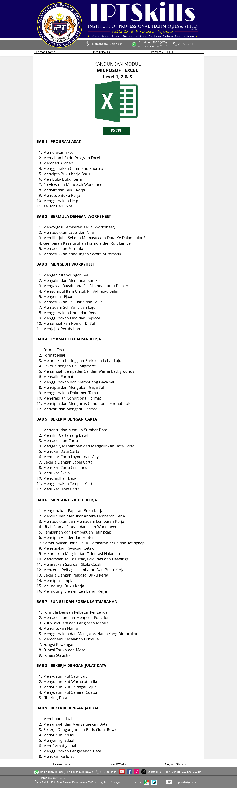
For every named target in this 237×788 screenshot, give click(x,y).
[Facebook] (129, 771)
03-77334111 (108, 772)
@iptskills (154, 771)
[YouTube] (122, 771)
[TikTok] (143, 771)
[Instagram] (136, 771)
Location (137, 782)
